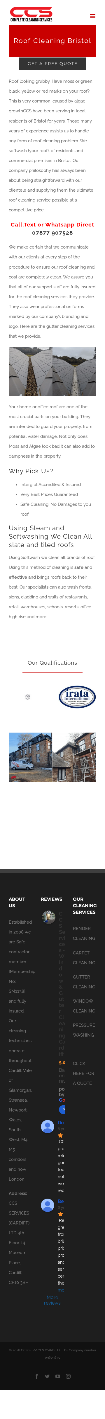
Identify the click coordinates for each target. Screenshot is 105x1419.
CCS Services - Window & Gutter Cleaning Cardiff (62, 986)
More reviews (52, 1302)
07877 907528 (52, 232)
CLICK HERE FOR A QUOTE (83, 1076)
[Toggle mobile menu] (93, 16)
